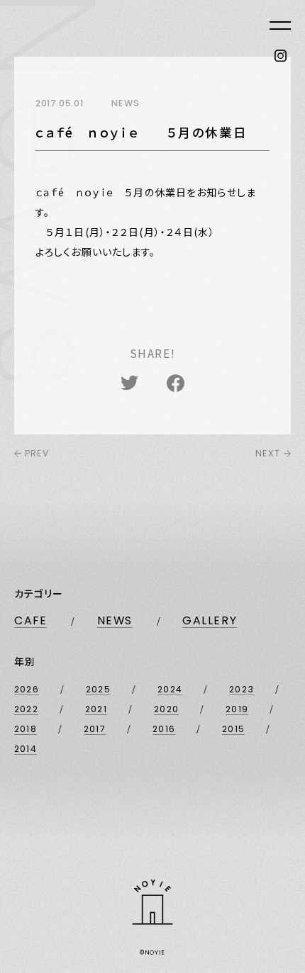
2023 (241, 689)
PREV (37, 453)
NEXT (267, 453)
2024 (169, 689)
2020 (166, 709)
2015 (233, 729)
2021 (96, 709)
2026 (26, 689)
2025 (98, 689)
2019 (237, 709)
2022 (26, 709)
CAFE (30, 621)
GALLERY (209, 621)
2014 (25, 749)
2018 (25, 729)
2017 (95, 729)
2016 (163, 729)
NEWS (115, 621)
